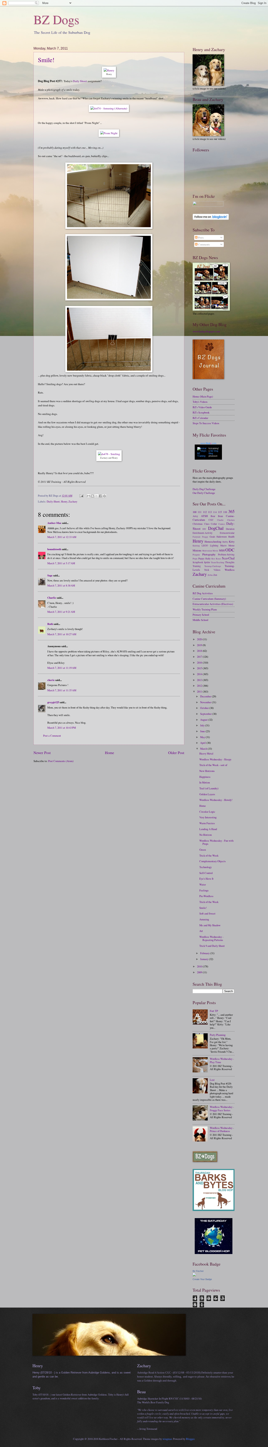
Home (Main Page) (203, 396)
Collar (214, 523)
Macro (223, 545)
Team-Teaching (217, 562)
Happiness (204, 777)
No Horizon (205, 835)
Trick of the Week (208, 855)
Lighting (214, 545)
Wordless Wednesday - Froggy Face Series (222, 1108)
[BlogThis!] (92, 496)
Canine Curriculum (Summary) (209, 599)
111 (199, 512)
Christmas (198, 523)
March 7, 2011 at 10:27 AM (61, 634)
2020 (200, 639)
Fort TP (214, 1011)
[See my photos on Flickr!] (208, 205)
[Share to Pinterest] (104, 496)
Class (207, 523)
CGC (211, 519)
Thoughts (229, 562)
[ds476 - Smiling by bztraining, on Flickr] (109, 454)
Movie (215, 550)
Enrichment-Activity (203, 532)
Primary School (201, 615)
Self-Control (206, 873)
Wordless (229, 570)
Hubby (225, 541)
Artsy (195, 516)
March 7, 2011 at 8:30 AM (61, 585)
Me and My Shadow (209, 925)
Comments (203, 244)
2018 (200, 651)
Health (231, 536)
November (206, 702)
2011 (200, 691)
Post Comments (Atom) (60, 761)
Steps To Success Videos (206, 423)
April (203, 743)
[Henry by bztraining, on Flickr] (109, 70)
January (204, 959)
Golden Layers (207, 794)
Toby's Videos (200, 402)
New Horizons (207, 771)
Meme (231, 545)
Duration (230, 528)
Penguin (196, 554)
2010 (200, 966)
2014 (200, 674)
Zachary (72, 501)
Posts (200, 237)
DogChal (216, 528)
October (204, 708)
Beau (220, 516)
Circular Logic (207, 811)
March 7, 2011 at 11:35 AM (61, 690)
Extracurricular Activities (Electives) (213, 604)
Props (195, 558)
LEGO (205, 545)
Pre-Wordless (206, 896)
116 (225, 512)
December (206, 696)
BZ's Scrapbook (201, 412)
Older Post (176, 752)
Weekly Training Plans (205, 609)
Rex (213, 558)
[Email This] (88, 496)
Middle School (200, 620)
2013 (200, 680)
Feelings (204, 890)
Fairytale (197, 536)
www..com (208, 443)
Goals (212, 536)
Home (109, 752)
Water (202, 884)
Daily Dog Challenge (204, 489)
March (204, 748)
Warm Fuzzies (207, 823)
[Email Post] (81, 495)
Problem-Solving (226, 554)
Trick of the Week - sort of (213, 765)
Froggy (205, 536)
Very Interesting (207, 817)
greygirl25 (53, 702)
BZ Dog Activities (203, 593)
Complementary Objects (212, 861)
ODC (229, 550)
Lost (212, 1080)
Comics (221, 523)
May (203, 737)
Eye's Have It (206, 878)
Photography (208, 554)
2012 (200, 685)
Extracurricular (227, 532)
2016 (200, 662)
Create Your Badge (202, 1279)
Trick (206, 569)
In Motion (204, 782)
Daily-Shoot (53, 501)
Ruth (50, 624)
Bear (213, 516)
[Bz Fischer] (194, 1275)
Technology (205, 867)
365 (231, 511)
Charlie (51, 598)
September (206, 714)
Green (202, 849)
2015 (200, 668)
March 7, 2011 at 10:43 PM (61, 727)
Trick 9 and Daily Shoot (212, 946)
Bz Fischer (198, 1271)
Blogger (190, 1439)
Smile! (46, 59)
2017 (200, 657)
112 (205, 512)
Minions (197, 550)
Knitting (196, 545)
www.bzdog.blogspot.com (206, 331)
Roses (218, 558)
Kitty (231, 541)
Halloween (221, 536)
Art (201, 931)
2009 (200, 972)
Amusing (204, 919)
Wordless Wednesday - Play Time (222, 1060)
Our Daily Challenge (204, 493)
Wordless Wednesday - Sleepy (215, 759)
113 (210, 512)
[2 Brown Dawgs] (213, 1210)
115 (220, 512)
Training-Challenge (212, 566)
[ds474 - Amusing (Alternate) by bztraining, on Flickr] (109, 108)
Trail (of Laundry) (208, 788)
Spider (207, 562)
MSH (222, 550)
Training (197, 566)
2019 (200, 645)
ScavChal (228, 558)
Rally (208, 558)
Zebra (210, 574)
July (202, 725)
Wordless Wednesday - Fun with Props (216, 842)
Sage (50, 575)
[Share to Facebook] (100, 496)
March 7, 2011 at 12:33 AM (61, 537)
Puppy (201, 558)
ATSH (204, 516)
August (204, 720)
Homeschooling (213, 541)
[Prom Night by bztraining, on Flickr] (109, 133)
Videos (217, 569)
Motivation (207, 550)
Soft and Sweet (207, 913)
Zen (215, 574)
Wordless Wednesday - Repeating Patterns (211, 938)
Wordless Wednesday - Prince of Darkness (222, 1129)
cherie (51, 680)
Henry (64, 501)
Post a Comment (52, 735)
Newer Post (42, 752)
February (205, 953)
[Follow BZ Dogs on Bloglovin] (211, 219)
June (203, 731)
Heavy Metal (206, 753)
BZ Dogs (56, 19)
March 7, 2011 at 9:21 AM (61, 612)
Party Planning (217, 1035)
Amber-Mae (54, 523)
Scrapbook (198, 562)
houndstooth (54, 549)
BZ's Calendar (200, 418)
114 (215, 512)
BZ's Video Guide (202, 407)
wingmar (167, 1439)
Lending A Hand (208, 829)
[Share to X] (96, 496)
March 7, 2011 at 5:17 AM (61, 563)
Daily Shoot (80, 81)
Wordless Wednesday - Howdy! (215, 800)
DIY (204, 528)
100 (194, 512)
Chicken (230, 519)
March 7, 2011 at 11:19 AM (61, 668)
